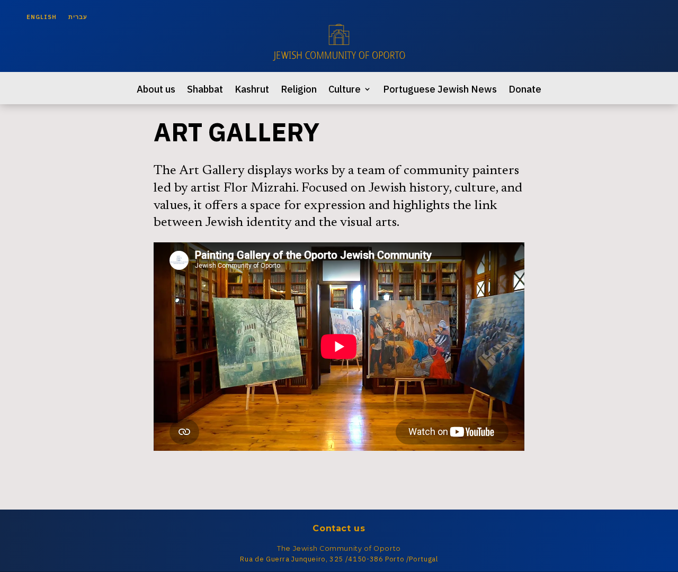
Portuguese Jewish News (440, 90)
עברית (77, 17)
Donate (524, 90)
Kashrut (252, 90)
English (41, 17)
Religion (299, 90)
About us (156, 90)
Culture (344, 90)
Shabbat (205, 90)
